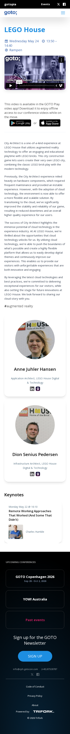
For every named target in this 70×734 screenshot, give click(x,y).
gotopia (10, 4)
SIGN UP (35, 656)
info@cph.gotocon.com (25, 669)
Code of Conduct (35, 686)
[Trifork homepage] (43, 711)
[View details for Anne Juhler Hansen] (38, 389)
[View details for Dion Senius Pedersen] (38, 474)
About (35, 705)
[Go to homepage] (10, 12)
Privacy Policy (35, 695)
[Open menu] (63, 12)
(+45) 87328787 (49, 669)
